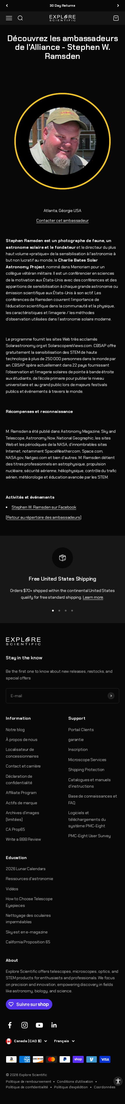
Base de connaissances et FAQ (92, 799)
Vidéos (12, 888)
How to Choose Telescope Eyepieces (29, 902)
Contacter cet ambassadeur (62, 220)
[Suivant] (118, 5)
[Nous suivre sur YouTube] (39, 1025)
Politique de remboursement (28, 1081)
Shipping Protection (86, 769)
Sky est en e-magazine (27, 932)
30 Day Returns (62, 5)
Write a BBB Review (23, 839)
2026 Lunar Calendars (26, 868)
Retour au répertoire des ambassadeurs (43, 517)
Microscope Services (87, 759)
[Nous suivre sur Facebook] (10, 1025)
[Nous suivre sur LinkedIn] (54, 1025)
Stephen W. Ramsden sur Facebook (44, 507)
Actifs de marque (21, 802)
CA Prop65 (15, 829)
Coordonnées (104, 1087)
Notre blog (15, 729)
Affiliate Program (21, 792)
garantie (76, 739)
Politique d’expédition (71, 1087)
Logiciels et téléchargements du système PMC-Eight (87, 819)
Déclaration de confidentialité (19, 779)
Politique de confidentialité (27, 1087)
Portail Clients (81, 729)
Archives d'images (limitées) (22, 816)
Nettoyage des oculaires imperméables (28, 918)
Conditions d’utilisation (75, 1081)
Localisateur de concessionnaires (22, 752)
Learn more (93, 597)
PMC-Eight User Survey (89, 835)
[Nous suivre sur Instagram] (24, 1025)
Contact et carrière (23, 766)
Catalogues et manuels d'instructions (89, 783)
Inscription (78, 749)
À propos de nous (22, 739)
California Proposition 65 (28, 941)
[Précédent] (7, 5)
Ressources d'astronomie (29, 878)
